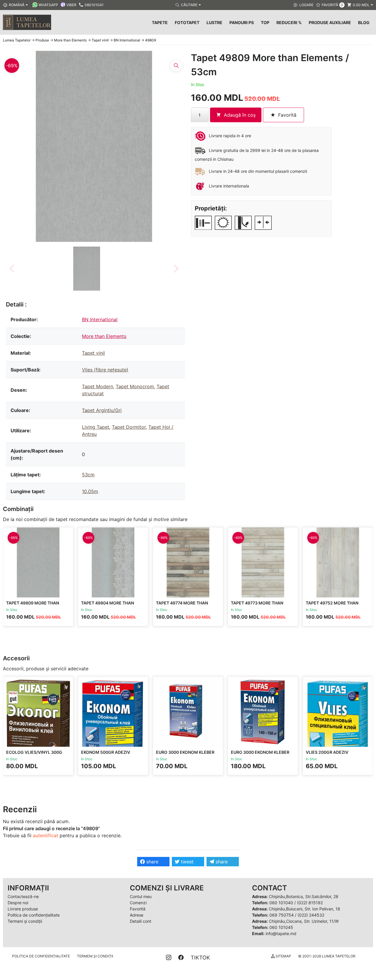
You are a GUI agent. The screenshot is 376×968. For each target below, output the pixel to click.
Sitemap (283, 956)
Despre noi (18, 902)
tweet (186, 862)
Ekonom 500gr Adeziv (105, 752)
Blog (364, 22)
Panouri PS (241, 22)
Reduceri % (289, 22)
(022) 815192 (310, 902)
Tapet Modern (97, 386)
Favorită (137, 908)
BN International (100, 319)
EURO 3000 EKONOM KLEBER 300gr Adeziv (185, 755)
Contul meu (141, 896)
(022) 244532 (311, 914)
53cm (88, 475)
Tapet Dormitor (129, 427)
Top (265, 22)
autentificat (45, 835)
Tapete (160, 22)
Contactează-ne (23, 896)
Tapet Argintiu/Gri (102, 410)
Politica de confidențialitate (34, 914)
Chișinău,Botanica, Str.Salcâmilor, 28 (303, 896)
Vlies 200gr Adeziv (327, 752)
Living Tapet (95, 427)
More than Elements (104, 336)
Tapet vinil (93, 353)
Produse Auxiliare (330, 22)
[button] (87, 269)
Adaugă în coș (240, 115)
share (151, 862)
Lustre (214, 22)
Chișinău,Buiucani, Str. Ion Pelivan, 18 (304, 908)
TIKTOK (200, 957)
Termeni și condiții (25, 921)
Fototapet (187, 22)
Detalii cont (140, 921)
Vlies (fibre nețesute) (105, 370)
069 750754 (281, 914)
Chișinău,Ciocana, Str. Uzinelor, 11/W (304, 921)
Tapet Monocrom (135, 386)
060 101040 (281, 902)
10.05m (90, 491)
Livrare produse (23, 908)
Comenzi (138, 902)
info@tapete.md (281, 933)
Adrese (136, 914)
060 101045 (281, 927)
